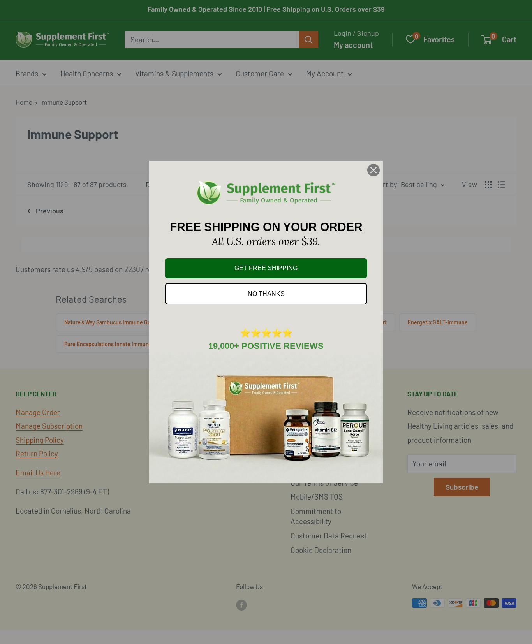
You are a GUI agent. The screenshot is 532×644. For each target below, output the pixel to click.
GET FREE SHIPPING (266, 268)
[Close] (373, 170)
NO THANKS (266, 293)
